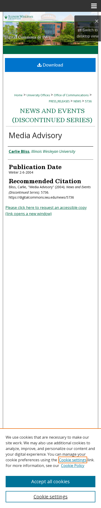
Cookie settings (72, 459)
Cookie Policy (72, 465)
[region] (50, 468)
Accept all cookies (50, 481)
